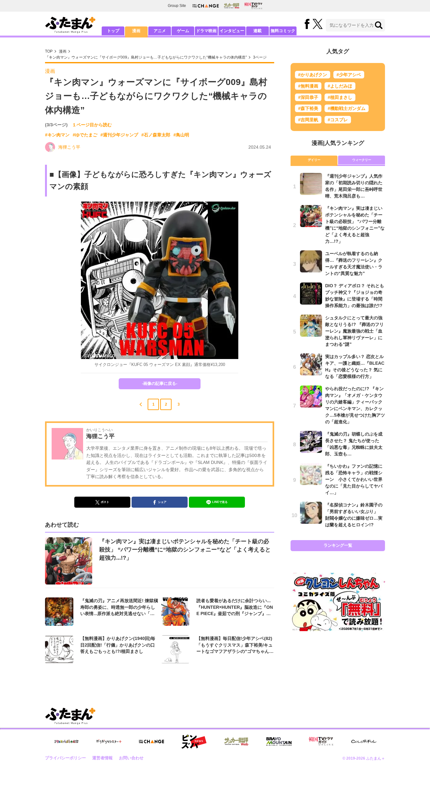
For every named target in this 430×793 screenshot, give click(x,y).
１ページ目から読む (92, 124)
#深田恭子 (308, 97)
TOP (49, 51)
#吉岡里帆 (308, 119)
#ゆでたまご (85, 134)
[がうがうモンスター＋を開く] (109, 741)
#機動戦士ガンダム (346, 108)
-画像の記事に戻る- (159, 383)
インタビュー (232, 30)
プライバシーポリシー (65, 758)
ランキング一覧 (338, 545)
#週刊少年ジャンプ (119, 134)
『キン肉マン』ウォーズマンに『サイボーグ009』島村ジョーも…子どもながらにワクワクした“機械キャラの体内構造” (146, 57)
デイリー (314, 160)
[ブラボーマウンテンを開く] (278, 741)
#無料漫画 (308, 85)
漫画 (136, 30)
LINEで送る (220, 502)
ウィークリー (361, 160)
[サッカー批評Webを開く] (231, 5)
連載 (257, 30)
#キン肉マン (57, 134)
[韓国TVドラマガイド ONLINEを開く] (253, 6)
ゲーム (183, 30)
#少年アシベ (349, 74)
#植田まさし (340, 97)
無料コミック (283, 30)
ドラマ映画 (206, 30)
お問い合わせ (131, 758)
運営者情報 (102, 758)
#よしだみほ (340, 85)
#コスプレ (338, 119)
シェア (162, 502)
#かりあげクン (312, 74)
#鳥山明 (181, 134)
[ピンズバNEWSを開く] (194, 742)
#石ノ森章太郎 (155, 134)
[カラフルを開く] (363, 741)
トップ (113, 30)
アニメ (160, 30)
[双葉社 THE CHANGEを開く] (205, 6)
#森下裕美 (308, 108)
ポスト (105, 502)
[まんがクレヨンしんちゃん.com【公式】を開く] (66, 741)
